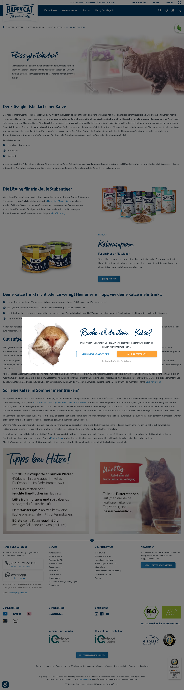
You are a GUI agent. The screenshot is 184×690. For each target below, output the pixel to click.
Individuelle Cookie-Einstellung (116, 361)
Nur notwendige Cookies (96, 354)
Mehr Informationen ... (120, 346)
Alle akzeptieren (136, 354)
